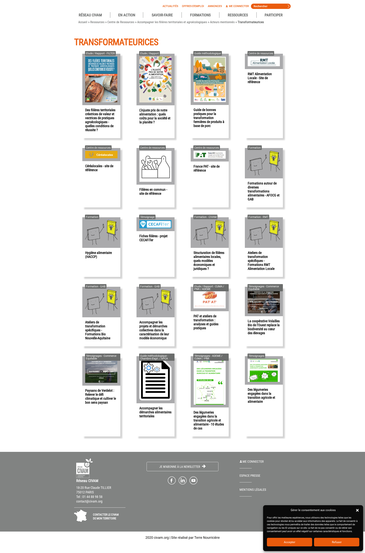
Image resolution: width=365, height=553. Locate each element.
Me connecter (238, 6)
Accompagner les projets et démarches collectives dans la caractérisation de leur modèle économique (154, 330)
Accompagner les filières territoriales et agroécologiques (172, 22)
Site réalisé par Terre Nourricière (195, 538)
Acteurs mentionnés (222, 22)
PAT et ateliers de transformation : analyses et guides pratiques (206, 322)
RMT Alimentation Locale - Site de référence (260, 78)
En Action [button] (126, 15)
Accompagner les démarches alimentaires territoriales (155, 412)
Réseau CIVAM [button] (90, 15)
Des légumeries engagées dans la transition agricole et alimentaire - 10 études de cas (209, 420)
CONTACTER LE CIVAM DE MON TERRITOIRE (106, 516)
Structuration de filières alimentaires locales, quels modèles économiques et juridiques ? (209, 261)
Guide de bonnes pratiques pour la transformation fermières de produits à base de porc (209, 118)
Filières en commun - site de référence (153, 191)
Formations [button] (200, 15)
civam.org (161, 538)
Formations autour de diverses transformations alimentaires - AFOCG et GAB (263, 191)
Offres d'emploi (193, 6)
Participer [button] (274, 15)
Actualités (170, 6)
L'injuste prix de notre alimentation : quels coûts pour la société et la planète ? (154, 116)
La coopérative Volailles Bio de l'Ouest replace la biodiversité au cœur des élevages (264, 327)
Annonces (215, 6)
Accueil (82, 22)
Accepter (289, 542)
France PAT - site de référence (207, 168)
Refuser (337, 542)
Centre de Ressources (120, 22)
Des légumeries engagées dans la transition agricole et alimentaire (261, 395)
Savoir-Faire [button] (162, 15)
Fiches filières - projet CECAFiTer (153, 238)
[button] (357, 510)
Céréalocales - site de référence (99, 168)
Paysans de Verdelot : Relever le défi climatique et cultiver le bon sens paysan (100, 396)
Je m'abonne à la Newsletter (180, 467)
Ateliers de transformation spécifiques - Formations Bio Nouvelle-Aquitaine (97, 330)
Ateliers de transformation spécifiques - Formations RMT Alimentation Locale (261, 261)
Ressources (238, 15)
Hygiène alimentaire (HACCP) (98, 255)
